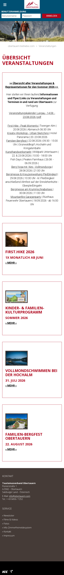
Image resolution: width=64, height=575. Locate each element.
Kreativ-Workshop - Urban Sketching (28, 133)
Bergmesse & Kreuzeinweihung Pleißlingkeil (31, 174)
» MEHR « (11, 262)
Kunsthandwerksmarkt (18, 151)
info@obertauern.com (19, 496)
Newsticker (9, 515)
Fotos (6, 523)
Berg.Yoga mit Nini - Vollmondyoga (31, 166)
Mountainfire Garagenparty (26, 196)
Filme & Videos (11, 519)
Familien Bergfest (16, 140)
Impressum (9, 535)
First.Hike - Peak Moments (23, 125)
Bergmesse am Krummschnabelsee (32, 189)
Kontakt (7, 531)
